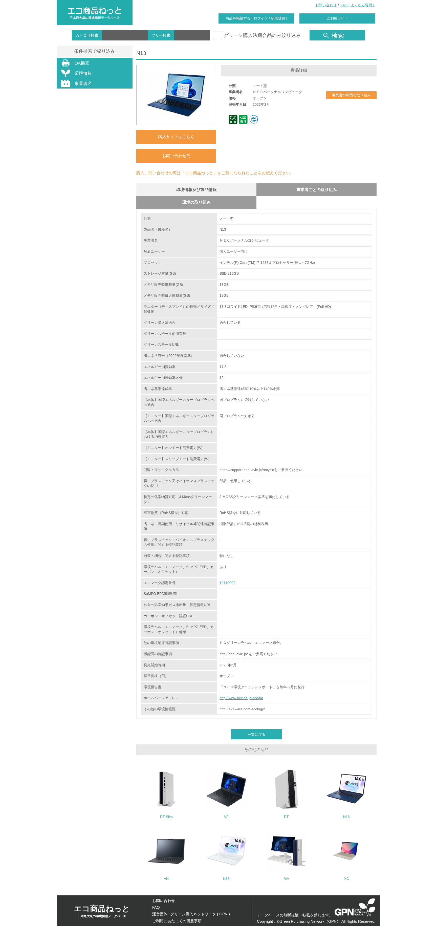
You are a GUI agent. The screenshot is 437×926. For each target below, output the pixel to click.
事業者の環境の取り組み (351, 95)
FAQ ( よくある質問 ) (357, 5)
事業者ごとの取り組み (316, 189)
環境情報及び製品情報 (196, 189)
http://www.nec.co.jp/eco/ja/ (241, 698)
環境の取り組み (196, 202)
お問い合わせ (326, 5)
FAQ (156, 907)
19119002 (227, 583)
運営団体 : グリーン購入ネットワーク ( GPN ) (191, 914)
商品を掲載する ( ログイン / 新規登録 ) (256, 18)
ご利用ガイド (337, 18)
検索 (338, 35)
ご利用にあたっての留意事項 (177, 921)
